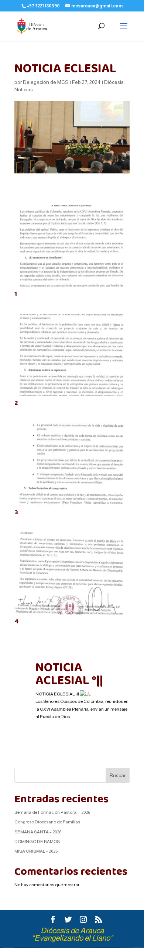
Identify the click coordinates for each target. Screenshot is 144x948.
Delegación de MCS (46, 82)
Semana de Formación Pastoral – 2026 (52, 812)
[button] (82, 724)
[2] (72, 396)
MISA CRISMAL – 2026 (36, 851)
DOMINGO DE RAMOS (37, 841)
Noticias (23, 89)
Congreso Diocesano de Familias (47, 822)
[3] (72, 505)
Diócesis (114, 82)
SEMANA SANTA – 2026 (37, 831)
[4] (72, 614)
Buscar (118, 775)
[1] (72, 287)
